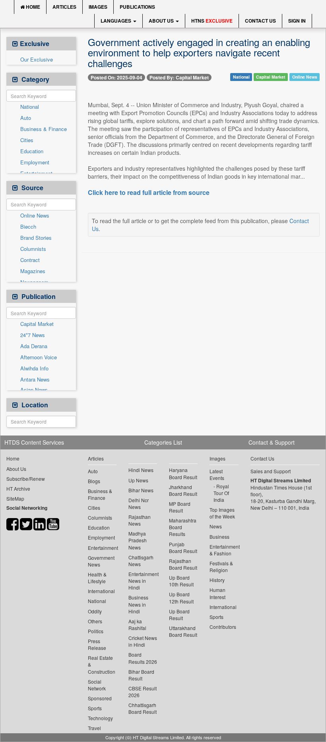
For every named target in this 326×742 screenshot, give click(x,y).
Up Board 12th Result (181, 597)
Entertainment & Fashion (224, 550)
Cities (26, 140)
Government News (101, 561)
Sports (95, 708)
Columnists (33, 248)
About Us (162, 20)
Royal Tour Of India (221, 493)
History (217, 579)
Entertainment (102, 547)
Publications (137, 6)
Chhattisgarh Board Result (142, 708)
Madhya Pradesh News (137, 540)
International (101, 591)
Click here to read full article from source (149, 192)
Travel (94, 728)
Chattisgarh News (140, 560)
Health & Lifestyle (97, 577)
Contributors (223, 626)
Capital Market (37, 324)
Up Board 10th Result (181, 581)
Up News (138, 480)
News (216, 526)
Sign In (297, 20)
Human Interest (217, 593)
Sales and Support (270, 471)
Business (219, 536)
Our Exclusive (36, 59)
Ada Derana (33, 346)
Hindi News (140, 469)
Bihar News (140, 490)
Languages (116, 20)
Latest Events (217, 474)
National (29, 106)
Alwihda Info (34, 368)
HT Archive (18, 488)
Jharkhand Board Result (183, 490)
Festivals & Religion (221, 566)
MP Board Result (179, 507)
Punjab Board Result (183, 547)
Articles (64, 6)
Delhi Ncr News (138, 503)
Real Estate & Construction (101, 664)
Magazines (32, 271)
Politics (95, 631)
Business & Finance (43, 129)
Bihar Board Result (141, 675)
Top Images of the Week (222, 513)
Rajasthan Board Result (183, 564)
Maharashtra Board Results (182, 527)
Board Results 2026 (142, 658)
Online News (34, 215)
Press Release (97, 644)
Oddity (95, 611)
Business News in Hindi (138, 604)
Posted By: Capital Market (179, 77)
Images (98, 6)
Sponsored (100, 698)
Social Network (97, 685)
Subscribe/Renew (25, 478)
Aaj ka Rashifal (137, 624)
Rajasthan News (139, 520)
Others (95, 621)
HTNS (212, 20)
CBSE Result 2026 (142, 691)
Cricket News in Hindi (142, 641)
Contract (30, 260)
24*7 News (32, 335)
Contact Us (260, 20)
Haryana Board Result (183, 473)
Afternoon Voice (38, 357)
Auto (25, 117)
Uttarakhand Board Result (183, 631)
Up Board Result (179, 614)
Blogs (94, 481)
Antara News (35, 379)
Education (31, 151)
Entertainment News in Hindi (142, 580)
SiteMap (15, 498)
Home (32, 6)
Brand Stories (36, 237)
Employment (34, 162)
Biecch (28, 226)
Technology (100, 718)
